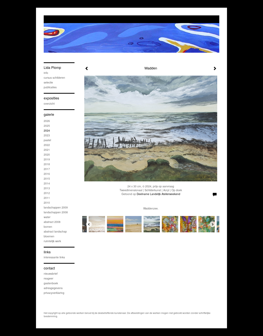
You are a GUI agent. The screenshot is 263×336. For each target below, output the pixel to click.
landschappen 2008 (56, 212)
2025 (47, 126)
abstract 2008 (52, 222)
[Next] (212, 224)
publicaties (50, 87)
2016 (47, 174)
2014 (47, 183)
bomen (48, 226)
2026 (47, 121)
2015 (47, 178)
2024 (47, 130)
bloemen (49, 236)
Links (47, 251)
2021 (47, 150)
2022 (47, 145)
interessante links (54, 257)
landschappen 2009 (56, 207)
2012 (47, 193)
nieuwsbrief (51, 273)
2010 (47, 202)
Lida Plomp (52, 67)
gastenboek (51, 283)
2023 (47, 135)
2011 (47, 198)
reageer (48, 278)
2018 (47, 164)
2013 (47, 188)
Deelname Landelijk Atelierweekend (158, 194)
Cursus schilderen (54, 77)
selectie (48, 82)
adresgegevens (53, 288)
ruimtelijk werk (52, 241)
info (46, 73)
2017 (47, 169)
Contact (49, 268)
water (47, 217)
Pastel (47, 140)
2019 (47, 159)
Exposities (51, 98)
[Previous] (89, 224)
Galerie (49, 114)
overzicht (49, 103)
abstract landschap (55, 231)
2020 (47, 154)
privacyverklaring (54, 293)
